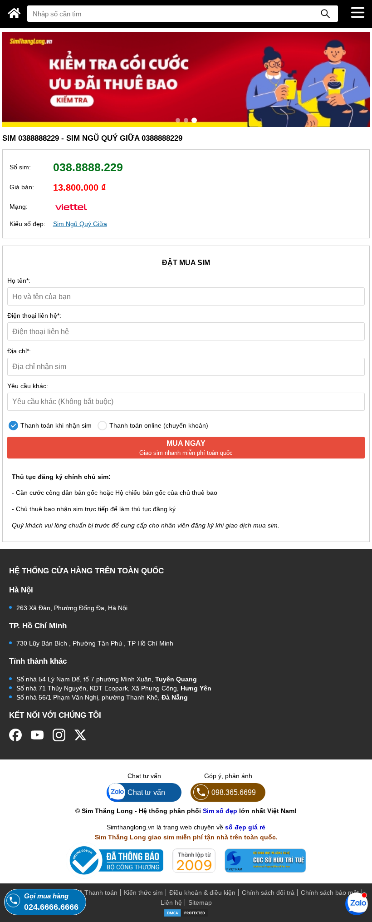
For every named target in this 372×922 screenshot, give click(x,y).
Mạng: (19, 206)
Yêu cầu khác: (27, 386)
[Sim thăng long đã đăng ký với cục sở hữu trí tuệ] (265, 860)
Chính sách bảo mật (330, 892)
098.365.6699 (233, 792)
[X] (80, 735)
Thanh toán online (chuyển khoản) (158, 425)
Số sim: (20, 167)
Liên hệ (171, 902)
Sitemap (200, 902)
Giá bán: (22, 187)
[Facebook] (15, 735)
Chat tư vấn (146, 792)
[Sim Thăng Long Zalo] (356, 903)
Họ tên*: (18, 280)
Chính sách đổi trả (268, 892)
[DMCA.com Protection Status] (186, 912)
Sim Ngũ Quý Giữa (80, 223)
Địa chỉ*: (19, 351)
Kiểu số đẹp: (27, 223)
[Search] (325, 13)
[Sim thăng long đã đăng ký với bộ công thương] (114, 860)
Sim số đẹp (220, 810)
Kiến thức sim (143, 892)
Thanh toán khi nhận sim (55, 425)
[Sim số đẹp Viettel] (71, 206)
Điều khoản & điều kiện (202, 892)
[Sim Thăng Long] (14, 13)
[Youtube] (37, 735)
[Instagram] (59, 735)
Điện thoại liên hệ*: (34, 315)
